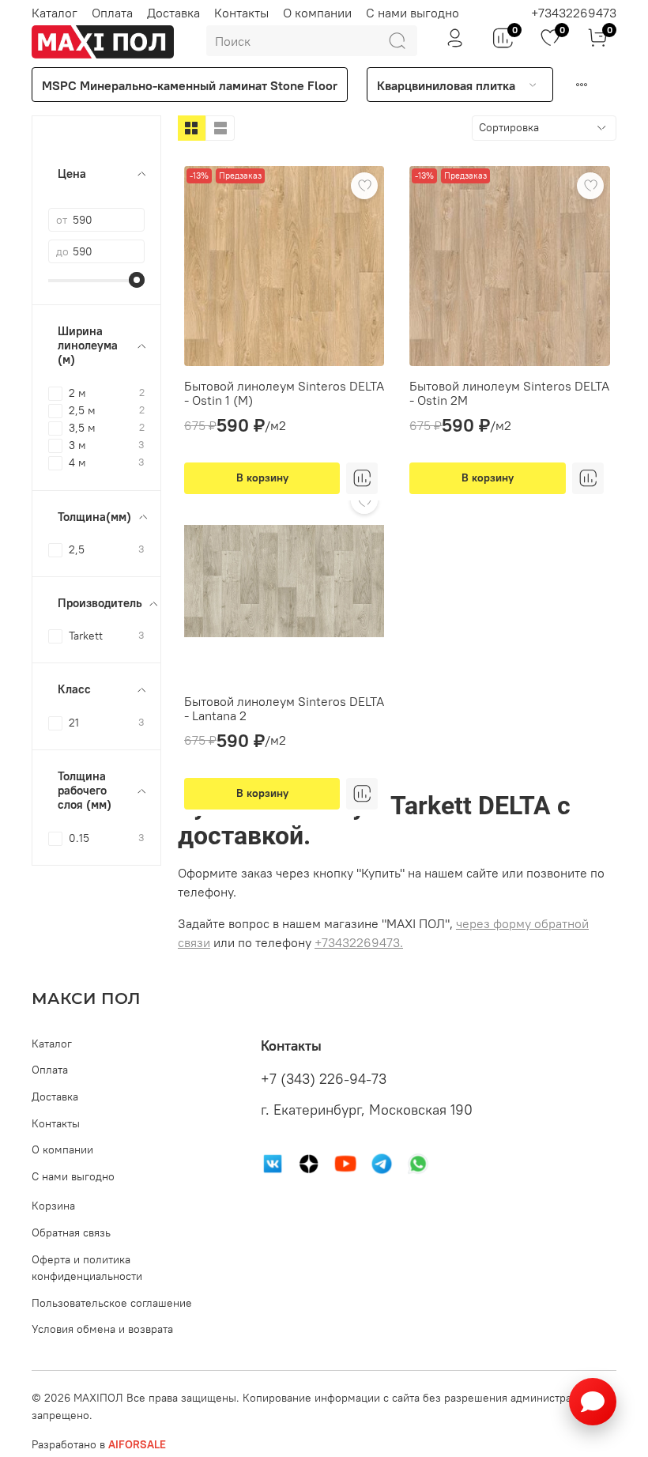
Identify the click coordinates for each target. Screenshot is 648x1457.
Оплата (112, 13)
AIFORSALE (137, 1444)
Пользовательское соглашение (112, 1303)
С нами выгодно (412, 13)
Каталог (54, 13)
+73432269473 (573, 13)
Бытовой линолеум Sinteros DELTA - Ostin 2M (509, 393)
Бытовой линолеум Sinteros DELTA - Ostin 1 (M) (284, 393)
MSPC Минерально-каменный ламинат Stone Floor (189, 85)
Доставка (173, 13)
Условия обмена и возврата (102, 1329)
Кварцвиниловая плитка (446, 85)
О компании (317, 13)
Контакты (241, 13)
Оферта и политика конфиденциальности (87, 1268)
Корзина (53, 1205)
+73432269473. (359, 942)
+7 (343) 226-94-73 (323, 1079)
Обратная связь (71, 1232)
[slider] (137, 280)
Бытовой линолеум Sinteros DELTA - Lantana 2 (284, 708)
